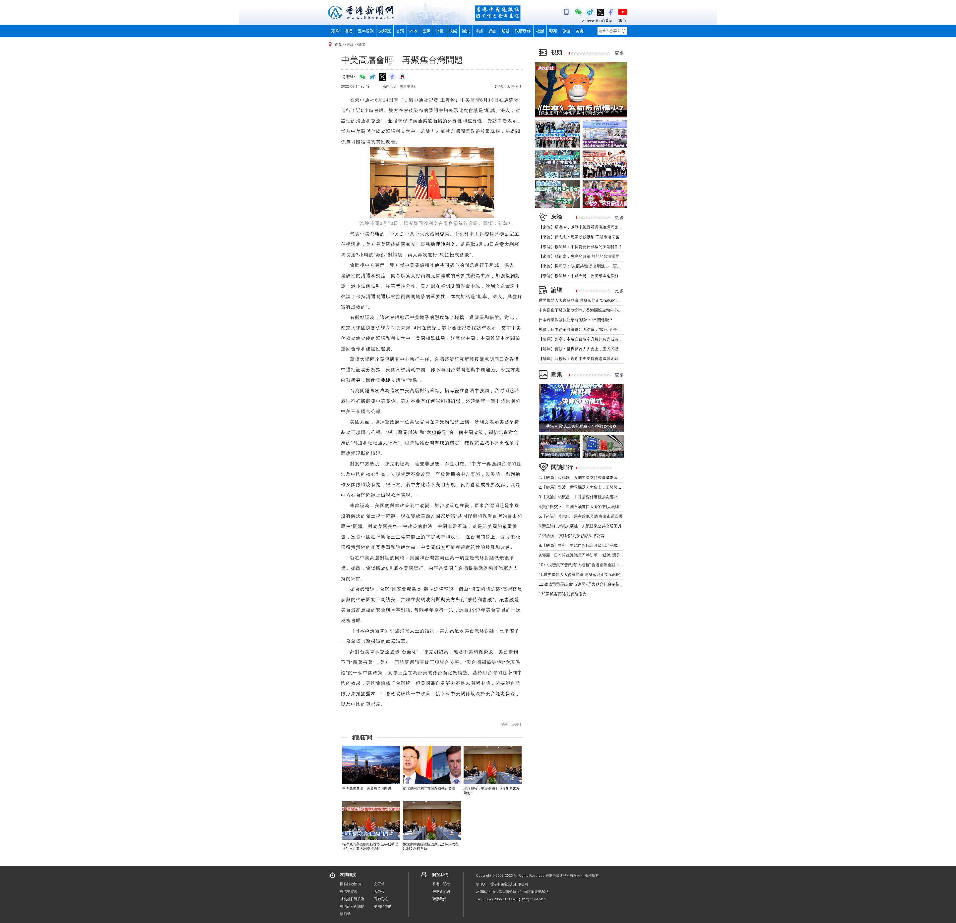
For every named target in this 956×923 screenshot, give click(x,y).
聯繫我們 (439, 899)
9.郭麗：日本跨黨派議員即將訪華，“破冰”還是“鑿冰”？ (587, 555)
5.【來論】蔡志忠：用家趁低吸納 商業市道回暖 (581, 516)
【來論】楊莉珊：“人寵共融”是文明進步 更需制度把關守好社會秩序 (600, 266)
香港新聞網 (441, 891)
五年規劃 (366, 31)
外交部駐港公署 (352, 899)
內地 (413, 31)
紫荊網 (345, 914)
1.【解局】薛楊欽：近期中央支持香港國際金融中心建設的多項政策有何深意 (606, 477)
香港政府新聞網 (352, 906)
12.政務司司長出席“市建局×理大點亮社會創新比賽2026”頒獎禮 (594, 584)
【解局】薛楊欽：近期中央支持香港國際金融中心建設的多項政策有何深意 (604, 359)
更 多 (619, 53)
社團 (540, 31)
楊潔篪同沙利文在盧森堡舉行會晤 (429, 788)
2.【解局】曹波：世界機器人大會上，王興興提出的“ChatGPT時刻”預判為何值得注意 (614, 487)
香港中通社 (441, 884)
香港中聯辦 (349, 891)
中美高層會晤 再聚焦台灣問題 (366, 788)
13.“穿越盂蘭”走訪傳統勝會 (563, 594)
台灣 (400, 31)
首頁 (338, 44)
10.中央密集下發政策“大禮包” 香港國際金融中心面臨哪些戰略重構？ (599, 565)
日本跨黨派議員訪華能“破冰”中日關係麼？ (576, 320)
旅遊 (566, 31)
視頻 (453, 31)
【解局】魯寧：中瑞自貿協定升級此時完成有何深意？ (586, 339)
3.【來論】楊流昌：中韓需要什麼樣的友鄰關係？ (582, 497)
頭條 (335, 31)
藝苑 (553, 31)
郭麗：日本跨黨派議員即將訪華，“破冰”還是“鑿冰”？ (585, 329)
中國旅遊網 (382, 906)
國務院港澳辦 (350, 884)
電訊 (479, 31)
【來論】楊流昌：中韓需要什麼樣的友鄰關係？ (580, 247)
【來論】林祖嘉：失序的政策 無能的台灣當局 (579, 256)
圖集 (466, 31)
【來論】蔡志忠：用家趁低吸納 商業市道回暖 (579, 237)
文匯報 (379, 884)
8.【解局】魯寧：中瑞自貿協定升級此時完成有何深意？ (588, 545)
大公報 (379, 891)
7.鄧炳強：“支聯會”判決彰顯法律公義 (571, 536)
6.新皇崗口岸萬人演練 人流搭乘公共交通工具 (580, 526)
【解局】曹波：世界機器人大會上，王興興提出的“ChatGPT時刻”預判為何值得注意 (612, 349)
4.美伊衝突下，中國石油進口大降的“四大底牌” (579, 507)
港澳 (349, 31)
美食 (580, 31)
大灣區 (385, 31)
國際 (426, 31)
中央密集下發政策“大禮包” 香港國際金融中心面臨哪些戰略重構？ (596, 310)
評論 (492, 31)
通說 (506, 31)
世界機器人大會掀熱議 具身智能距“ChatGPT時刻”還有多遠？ (593, 300)
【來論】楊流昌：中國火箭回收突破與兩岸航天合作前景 (588, 276)
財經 (440, 31)
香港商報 (381, 899)
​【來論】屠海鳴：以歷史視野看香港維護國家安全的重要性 (590, 227)
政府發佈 (523, 31)
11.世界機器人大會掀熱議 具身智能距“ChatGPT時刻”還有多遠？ (595, 574)
